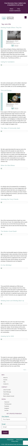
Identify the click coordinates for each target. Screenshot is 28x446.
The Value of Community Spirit (10, 128)
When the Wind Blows (8, 165)
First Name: (5, 416)
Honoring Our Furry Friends (9, 199)
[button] (26, 17)
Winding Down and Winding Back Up (12, 300)
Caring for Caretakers (8, 62)
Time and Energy (6, 90)
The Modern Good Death (9, 231)
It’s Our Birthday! (6, 265)
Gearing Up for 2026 (7, 336)
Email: (4, 424)
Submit (5, 432)
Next (25, 369)
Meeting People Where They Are (11, 27)
